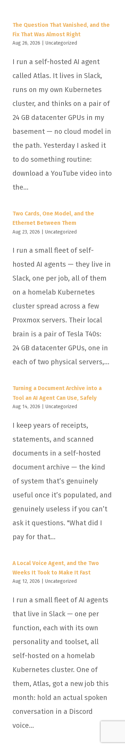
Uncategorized (61, 43)
